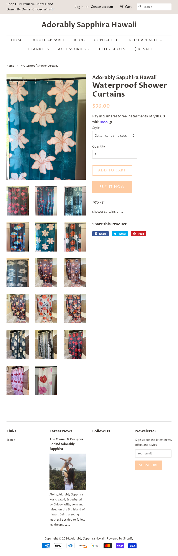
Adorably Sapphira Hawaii (89, 24)
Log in (79, 7)
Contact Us (107, 40)
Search (11, 440)
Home (17, 40)
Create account (102, 7)
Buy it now (112, 186)
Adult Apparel (49, 40)
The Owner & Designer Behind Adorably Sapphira (66, 444)
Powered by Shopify (120, 538)
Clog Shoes (112, 49)
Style (96, 127)
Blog (79, 40)
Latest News (61, 431)
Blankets (38, 49)
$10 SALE (143, 49)
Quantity (98, 146)
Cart (128, 7)
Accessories (72, 49)
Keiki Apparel (144, 40)
